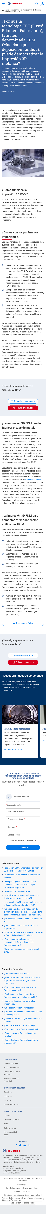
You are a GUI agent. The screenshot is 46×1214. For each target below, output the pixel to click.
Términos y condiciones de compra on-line (22, 1195)
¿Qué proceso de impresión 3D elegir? (20, 1025)
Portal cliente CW (10, 1105)
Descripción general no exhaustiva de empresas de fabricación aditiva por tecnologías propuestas (20, 884)
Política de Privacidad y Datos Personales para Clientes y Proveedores (22, 1199)
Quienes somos (10, 1128)
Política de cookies (22, 1192)
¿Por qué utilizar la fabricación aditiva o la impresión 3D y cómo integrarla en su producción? (22, 980)
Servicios (7, 1100)
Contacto (7, 1115)
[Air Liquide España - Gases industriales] (15, 3)
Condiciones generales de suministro (22, 1188)
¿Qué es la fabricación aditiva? (17, 973)
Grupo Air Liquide (11, 1120)
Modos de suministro (12, 1068)
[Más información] (20, 714)
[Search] (37, 3)
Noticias (7, 1124)
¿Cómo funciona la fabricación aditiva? (21, 1029)
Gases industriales (11, 1063)
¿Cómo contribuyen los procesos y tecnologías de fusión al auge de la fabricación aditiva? (19, 942)
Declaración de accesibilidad (23, 1203)
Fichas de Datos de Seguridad (11, 1080)
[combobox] (37, 3)
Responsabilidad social (10, 1133)
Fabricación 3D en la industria (17, 891)
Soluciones (8, 1092)
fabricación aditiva (33, 479)
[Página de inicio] (11, 1150)
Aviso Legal (22, 1185)
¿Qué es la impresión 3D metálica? (19, 1008)
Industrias (8, 1096)
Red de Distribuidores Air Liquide (12, 1073)
